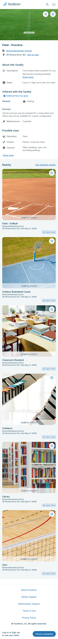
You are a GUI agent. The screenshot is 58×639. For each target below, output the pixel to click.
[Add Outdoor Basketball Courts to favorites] (52, 241)
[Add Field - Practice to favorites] (53, 14)
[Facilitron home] (12, 6)
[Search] (47, 4)
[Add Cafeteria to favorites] (52, 377)
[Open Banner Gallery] (29, 24)
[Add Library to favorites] (52, 446)
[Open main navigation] (54, 5)
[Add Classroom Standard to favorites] (52, 309)
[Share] (45, 14)
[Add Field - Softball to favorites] (52, 173)
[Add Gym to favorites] (52, 514)
